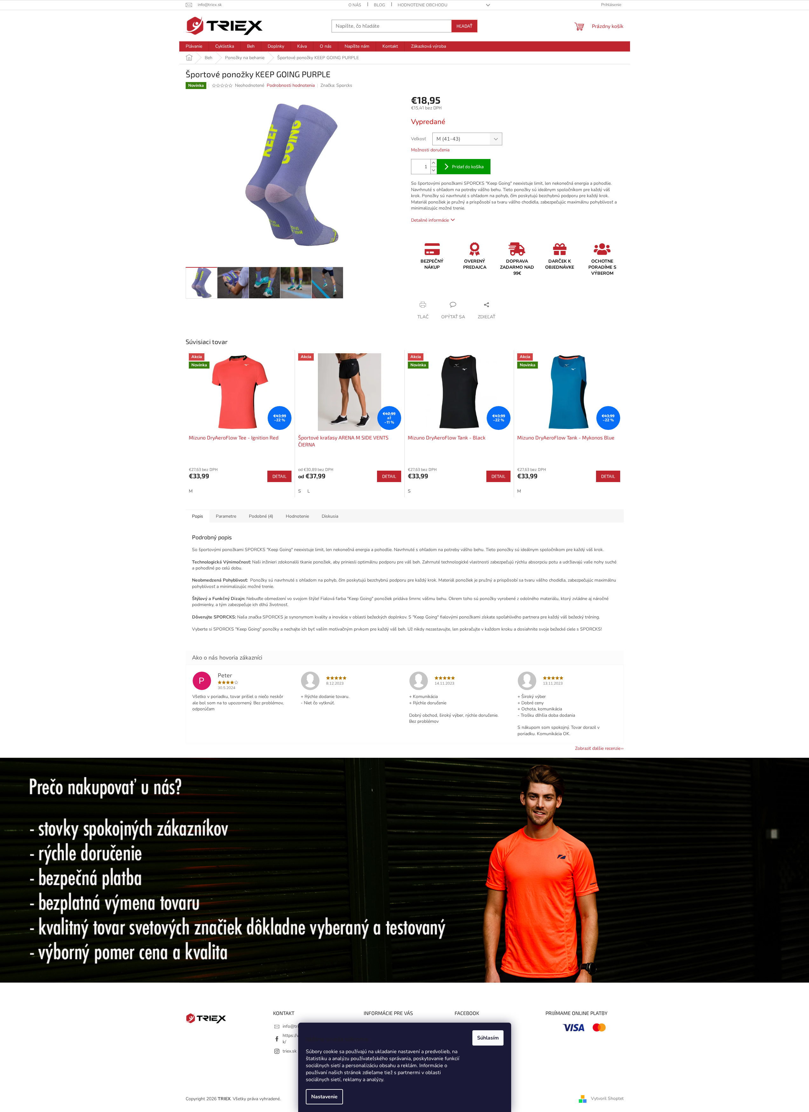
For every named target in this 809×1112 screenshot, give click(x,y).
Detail (279, 476)
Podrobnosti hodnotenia (291, 85)
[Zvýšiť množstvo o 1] (433, 163)
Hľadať (464, 26)
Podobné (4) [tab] (261, 516)
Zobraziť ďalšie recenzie (597, 748)
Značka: (336, 85)
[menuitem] (194, 46)
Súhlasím (488, 1037)
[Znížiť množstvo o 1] (433, 170)
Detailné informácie (430, 220)
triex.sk (290, 1051)
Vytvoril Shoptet (607, 1099)
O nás (354, 5)
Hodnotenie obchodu (422, 5)
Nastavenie (324, 1096)
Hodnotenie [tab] (297, 516)
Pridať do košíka (468, 166)
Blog (379, 5)
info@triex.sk (295, 1026)
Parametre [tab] (226, 516)
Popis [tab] (197, 516)
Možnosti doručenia (430, 150)
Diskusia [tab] (330, 516)
